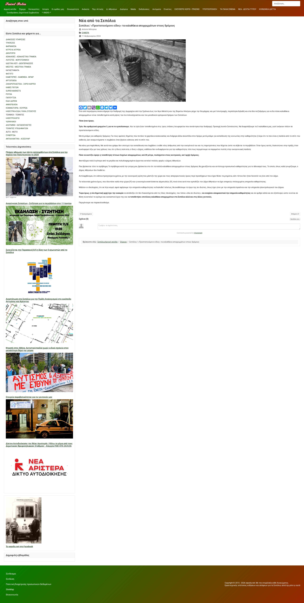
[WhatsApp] (98, 107)
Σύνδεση (10, 579)
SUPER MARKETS (13, 91)
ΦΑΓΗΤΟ (9, 74)
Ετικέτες (168, 9)
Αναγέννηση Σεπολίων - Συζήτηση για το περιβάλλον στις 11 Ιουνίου (38, 203)
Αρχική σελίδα (10, 9)
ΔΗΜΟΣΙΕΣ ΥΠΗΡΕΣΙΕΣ (15, 39)
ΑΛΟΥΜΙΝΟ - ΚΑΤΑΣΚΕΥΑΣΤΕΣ (18, 125)
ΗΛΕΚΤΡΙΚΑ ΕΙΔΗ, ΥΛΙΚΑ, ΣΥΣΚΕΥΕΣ (21, 111)
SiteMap (10, 589)
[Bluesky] (111, 107)
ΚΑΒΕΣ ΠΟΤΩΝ (12, 87)
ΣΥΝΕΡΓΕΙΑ (10, 135)
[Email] (89, 107)
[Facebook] (81, 107)
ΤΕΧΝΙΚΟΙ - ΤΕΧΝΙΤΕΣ (15, 115)
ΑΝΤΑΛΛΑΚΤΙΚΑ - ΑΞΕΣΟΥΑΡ (18, 139)
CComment (198, 233)
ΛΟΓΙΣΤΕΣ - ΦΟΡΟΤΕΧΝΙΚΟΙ (17, 60)
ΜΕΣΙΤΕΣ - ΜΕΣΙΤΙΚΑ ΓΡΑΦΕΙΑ (18, 67)
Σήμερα (22, 9)
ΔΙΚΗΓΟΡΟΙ (10, 53)
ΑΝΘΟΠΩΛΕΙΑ (11, 104)
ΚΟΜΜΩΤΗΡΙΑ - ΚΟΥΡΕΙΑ (16, 108)
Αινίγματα (156, 9)
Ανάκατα (85, 9)
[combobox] (286, 3)
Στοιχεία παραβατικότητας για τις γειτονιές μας (29, 397)
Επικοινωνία (12, 594)
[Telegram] (106, 107)
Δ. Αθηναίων (111, 9)
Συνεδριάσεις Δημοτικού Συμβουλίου (23, 13)
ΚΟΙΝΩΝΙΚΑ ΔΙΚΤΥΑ (267, 9)
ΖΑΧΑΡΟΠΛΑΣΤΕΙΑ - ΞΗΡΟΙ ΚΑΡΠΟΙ (21, 84)
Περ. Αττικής (97, 9)
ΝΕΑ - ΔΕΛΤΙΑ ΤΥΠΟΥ (247, 9)
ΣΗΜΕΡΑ (85, 33)
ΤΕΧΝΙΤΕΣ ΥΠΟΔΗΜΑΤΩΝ (17, 128)
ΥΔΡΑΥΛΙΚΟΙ (11, 122)
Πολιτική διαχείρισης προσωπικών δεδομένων (28, 584)
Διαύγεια (124, 9)
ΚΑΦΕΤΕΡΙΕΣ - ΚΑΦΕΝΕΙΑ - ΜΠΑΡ (20, 77)
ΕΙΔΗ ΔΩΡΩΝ (11, 101)
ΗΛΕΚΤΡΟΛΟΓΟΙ (12, 118)
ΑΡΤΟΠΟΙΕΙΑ (11, 80)
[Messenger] (102, 107)
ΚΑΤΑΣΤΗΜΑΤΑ (12, 70)
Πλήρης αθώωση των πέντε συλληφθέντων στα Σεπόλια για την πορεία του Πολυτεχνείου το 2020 (37, 153)
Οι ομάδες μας (58, 9)
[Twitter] (85, 107)
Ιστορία (45, 9)
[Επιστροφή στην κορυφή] (300, 598)
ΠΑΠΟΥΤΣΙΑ (11, 97)
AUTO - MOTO (12, 132)
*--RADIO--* (46, 13)
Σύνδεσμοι (11, 574)
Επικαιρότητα (73, 9)
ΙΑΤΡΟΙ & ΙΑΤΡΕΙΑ (13, 50)
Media (133, 9)
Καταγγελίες (34, 9)
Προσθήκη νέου (295, 219)
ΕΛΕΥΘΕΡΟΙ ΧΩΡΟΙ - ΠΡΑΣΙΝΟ (187, 9)
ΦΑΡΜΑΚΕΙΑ (11, 46)
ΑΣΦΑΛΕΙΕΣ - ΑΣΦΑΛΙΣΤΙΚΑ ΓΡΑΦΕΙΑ (21, 56)
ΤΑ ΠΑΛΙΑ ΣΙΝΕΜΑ (227, 9)
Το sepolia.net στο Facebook (19, 546)
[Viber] (93, 107)
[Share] (115, 107)
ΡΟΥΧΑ (9, 94)
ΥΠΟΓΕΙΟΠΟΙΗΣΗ (209, 9)
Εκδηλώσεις (144, 9)
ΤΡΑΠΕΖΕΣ (10, 43)
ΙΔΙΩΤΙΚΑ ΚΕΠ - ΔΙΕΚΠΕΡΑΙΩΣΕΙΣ (19, 63)
